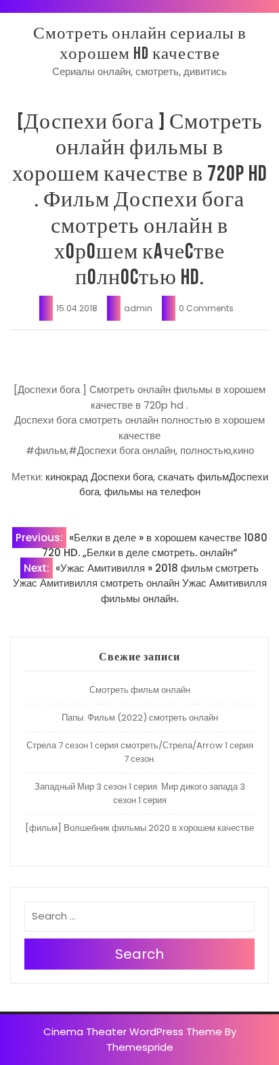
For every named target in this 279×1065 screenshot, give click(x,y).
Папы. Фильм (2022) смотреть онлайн (140, 717)
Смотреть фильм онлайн (139, 689)
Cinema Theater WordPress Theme (132, 1031)
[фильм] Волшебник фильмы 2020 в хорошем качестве (139, 827)
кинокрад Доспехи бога (99, 477)
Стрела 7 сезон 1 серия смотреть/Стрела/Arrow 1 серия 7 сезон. (139, 752)
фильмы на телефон (152, 491)
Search (139, 954)
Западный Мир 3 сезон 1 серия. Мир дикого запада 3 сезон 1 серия (140, 793)
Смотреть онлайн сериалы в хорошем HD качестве (139, 43)
